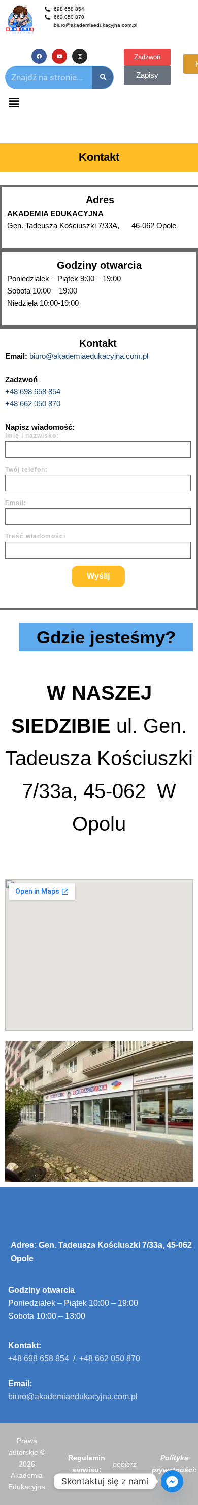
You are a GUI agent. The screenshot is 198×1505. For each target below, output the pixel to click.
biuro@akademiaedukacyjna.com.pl (88, 356)
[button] (13, 103)
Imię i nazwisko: (32, 435)
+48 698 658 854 (32, 391)
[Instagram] (79, 56)
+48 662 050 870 (32, 403)
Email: (15, 503)
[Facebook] (39, 56)
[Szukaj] (102, 77)
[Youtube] (59, 56)
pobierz (125, 1464)
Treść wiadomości (35, 536)
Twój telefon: (26, 469)
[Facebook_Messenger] (172, 1481)
